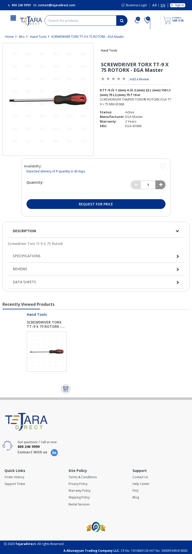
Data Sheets (24, 282)
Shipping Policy (79, 497)
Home (9, 37)
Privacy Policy (78, 484)
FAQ (135, 490)
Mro (22, 37)
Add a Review (139, 79)
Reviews (20, 268)
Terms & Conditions (82, 477)
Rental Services (79, 504)
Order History (14, 477)
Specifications (26, 255)
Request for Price (96, 204)
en (162, 5)
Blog (135, 497)
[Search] (121, 21)
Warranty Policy (79, 490)
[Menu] (13, 17)
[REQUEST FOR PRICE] (66, 389)
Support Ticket (14, 484)
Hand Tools (38, 37)
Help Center (141, 484)
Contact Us (140, 477)
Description (24, 230)
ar (154, 5)
